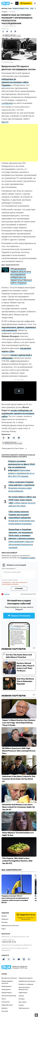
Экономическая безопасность (24, 988)
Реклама (4, 922)
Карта (4, 929)
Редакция (5, 919)
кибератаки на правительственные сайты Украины (15, 82)
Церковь (4, 1008)
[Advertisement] (19, 143)
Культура (5, 1011)
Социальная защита (25, 978)
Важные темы (7, 8)
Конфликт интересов (26, 984)
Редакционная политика (10, 925)
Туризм (21, 1005)
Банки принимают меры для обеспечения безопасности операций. (22, 538)
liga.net (5, 122)
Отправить (19, 588)
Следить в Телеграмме (20, 616)
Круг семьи (22, 1002)
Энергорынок (6, 989)
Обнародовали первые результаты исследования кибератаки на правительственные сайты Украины (21, 275)
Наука (4, 999)
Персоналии (23, 992)
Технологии (6, 1002)
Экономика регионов (9, 996)
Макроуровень (7, 986)
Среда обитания (7, 1005)
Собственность (24, 1008)
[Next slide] (34, 8)
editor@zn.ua (6, 950)
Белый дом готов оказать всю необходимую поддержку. (22, 517)
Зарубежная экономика (27, 981)
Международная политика (7, 982)
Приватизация (7, 992)
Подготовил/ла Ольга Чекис (13, 448)
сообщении (7, 103)
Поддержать (27, 3)
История (22, 999)
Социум (21, 996)
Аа (17, 3)
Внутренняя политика (9, 978)
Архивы (4, 916)
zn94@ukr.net (27, 945)
